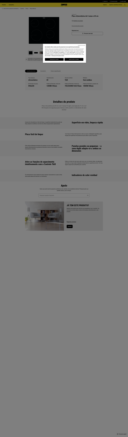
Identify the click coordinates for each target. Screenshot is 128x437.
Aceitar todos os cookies (74, 59)
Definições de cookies (54, 59)
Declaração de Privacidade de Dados (58, 55)
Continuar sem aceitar (81, 45)
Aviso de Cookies (48, 55)
